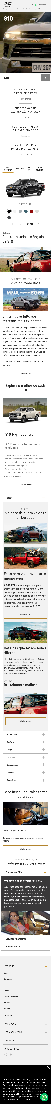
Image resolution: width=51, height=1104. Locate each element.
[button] (25, 872)
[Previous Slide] (3, 259)
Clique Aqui (24, 1099)
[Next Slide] (47, 259)
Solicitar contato (26, 484)
